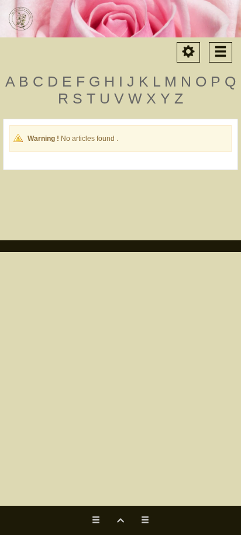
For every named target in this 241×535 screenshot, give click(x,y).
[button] (120, 520)
